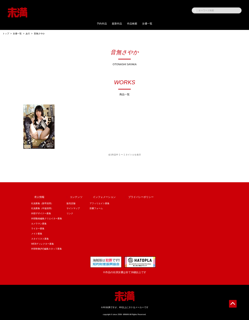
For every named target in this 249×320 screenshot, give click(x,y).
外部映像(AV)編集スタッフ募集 (46, 248)
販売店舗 (71, 203)
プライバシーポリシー (141, 197)
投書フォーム (96, 208)
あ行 (28, 33)
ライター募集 (37, 228)
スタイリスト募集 (40, 238)
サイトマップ (73, 208)
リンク (70, 213)
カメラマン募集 (39, 223)
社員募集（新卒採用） (42, 203)
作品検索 (132, 23)
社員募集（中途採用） (42, 208)
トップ (6, 33)
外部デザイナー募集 (41, 213)
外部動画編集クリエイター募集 (46, 218)
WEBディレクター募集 (42, 244)
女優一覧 (147, 23)
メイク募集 (36, 233)
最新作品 (117, 23)
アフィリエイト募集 (99, 203)
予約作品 (102, 23)
